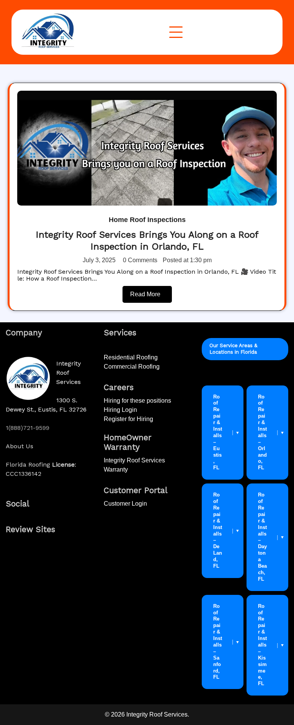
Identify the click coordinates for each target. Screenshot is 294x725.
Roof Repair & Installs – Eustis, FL (217, 432)
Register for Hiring (128, 419)
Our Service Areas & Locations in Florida (233, 349)
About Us (19, 446)
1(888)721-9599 (27, 427)
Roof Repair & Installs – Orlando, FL (262, 432)
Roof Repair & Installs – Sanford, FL (217, 641)
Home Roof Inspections (147, 220)
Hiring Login (120, 410)
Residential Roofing (131, 357)
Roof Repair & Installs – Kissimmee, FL (262, 645)
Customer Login (125, 503)
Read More (145, 294)
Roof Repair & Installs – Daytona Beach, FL (262, 537)
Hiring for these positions (137, 400)
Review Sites (30, 529)
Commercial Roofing (132, 366)
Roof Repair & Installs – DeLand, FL (217, 530)
